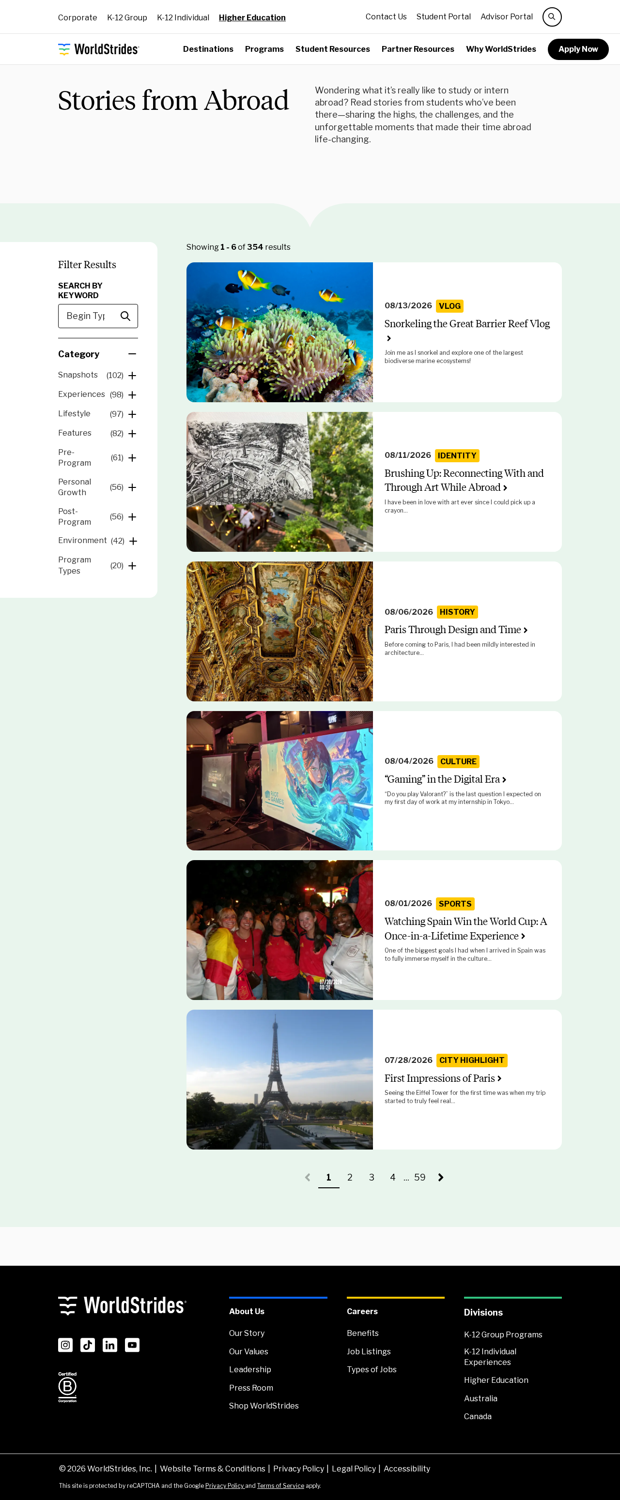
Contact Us (386, 16)
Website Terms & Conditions (212, 1468)
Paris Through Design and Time (453, 629)
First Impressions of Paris (440, 1078)
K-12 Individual (183, 17)
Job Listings (369, 1351)
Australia (480, 1398)
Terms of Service (280, 1485)
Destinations (208, 49)
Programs (264, 49)
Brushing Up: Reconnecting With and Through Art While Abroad (464, 480)
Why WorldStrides (501, 49)
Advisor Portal (506, 16)
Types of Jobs (372, 1369)
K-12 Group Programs (503, 1334)
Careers (362, 1311)
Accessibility (407, 1468)
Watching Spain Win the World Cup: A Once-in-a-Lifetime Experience (466, 928)
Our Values (248, 1351)
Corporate (77, 17)
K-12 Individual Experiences (490, 1357)
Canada (478, 1416)
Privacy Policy (298, 1468)
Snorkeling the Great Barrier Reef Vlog (467, 324)
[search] (552, 17)
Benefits (363, 1333)
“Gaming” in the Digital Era (442, 779)
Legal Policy (354, 1468)
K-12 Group (127, 17)
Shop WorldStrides (264, 1405)
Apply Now (578, 49)
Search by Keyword (80, 290)
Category (78, 354)
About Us (246, 1311)
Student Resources (332, 49)
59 (422, 1180)
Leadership (250, 1369)
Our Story (246, 1333)
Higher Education (252, 17)
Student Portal (444, 16)
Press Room (251, 1388)
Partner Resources (418, 49)
